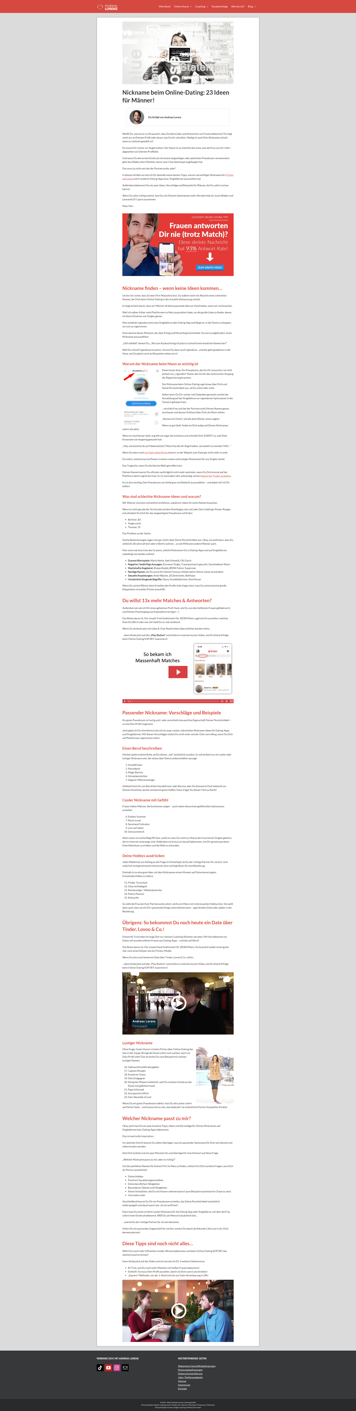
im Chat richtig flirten (156, 452)
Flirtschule (192, 1405)
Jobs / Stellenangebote (190, 1377)
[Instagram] (116, 1367)
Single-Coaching (180, 1407)
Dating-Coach (166, 1405)
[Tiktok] (100, 1367)
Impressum (184, 1384)
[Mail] (125, 1367)
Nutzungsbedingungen (190, 1369)
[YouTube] (108, 1367)
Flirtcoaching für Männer (150, 1405)
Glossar (182, 1381)
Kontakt (182, 1388)
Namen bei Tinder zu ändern (216, 475)
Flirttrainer (211, 1405)
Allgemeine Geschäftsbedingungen (197, 1366)
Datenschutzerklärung (190, 1373)
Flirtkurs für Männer (179, 1405)
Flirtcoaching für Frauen (164, 1407)
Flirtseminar (201, 1405)
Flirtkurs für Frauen (194, 1407)
